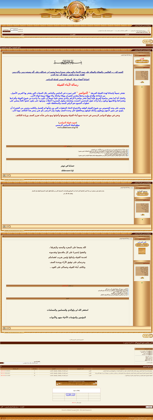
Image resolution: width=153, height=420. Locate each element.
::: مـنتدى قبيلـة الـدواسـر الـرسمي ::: (138, 30)
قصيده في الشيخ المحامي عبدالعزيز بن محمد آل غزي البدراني (113, 290)
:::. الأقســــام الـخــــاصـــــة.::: (122, 30)
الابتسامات (150, 357)
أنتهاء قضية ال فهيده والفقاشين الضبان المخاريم (116, 154)
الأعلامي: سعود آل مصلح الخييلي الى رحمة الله (117, 289)
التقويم (22, 34)
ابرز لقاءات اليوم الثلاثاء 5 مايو (120, 292)
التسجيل (127, 34)
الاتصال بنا (22, 406)
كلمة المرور (20, 31)
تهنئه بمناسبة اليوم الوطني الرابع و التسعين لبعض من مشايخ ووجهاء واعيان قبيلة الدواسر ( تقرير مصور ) (103, 155)
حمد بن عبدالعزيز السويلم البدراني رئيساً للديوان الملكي (114, 294)
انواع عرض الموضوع (6, 47)
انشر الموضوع (149, 45)
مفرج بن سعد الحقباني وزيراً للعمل (119, 293)
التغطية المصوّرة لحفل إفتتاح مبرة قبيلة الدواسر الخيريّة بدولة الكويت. (138, 375)
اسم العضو (20, 29)
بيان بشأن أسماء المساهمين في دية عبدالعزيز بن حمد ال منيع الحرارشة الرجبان (108, 152)
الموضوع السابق (80, 339)
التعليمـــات (72, 34)
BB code (149, 356)
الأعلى (2, 406)
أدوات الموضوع (16, 47)
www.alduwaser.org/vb (67, 127)
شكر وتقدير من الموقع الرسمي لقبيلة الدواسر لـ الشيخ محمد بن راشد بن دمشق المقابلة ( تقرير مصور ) (103, 151)
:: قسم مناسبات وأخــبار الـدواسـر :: (105, 30)
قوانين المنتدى (149, 362)
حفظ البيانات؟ (5, 29)
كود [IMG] (150, 359)
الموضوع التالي (73, 339)
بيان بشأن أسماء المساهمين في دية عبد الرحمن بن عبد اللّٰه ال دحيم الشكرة (109, 149)
